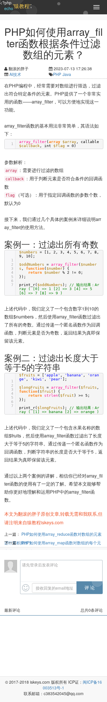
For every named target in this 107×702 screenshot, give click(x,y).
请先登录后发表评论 (40, 565)
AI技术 (15, 74)
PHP (57, 74)
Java (66, 74)
